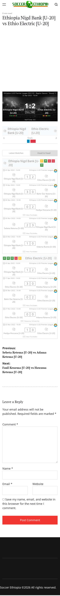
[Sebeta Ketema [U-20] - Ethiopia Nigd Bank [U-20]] (30, 226)
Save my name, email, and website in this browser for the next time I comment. (28, 503)
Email (7, 484)
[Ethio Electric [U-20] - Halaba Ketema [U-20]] (30, 283)
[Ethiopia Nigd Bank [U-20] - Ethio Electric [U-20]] (30, 176)
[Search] (56, 4)
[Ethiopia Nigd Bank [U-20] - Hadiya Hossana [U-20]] (30, 208)
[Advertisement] (30, 60)
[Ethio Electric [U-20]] (47, 107)
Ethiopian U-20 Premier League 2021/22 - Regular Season (26, 93)
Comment (10, 424)
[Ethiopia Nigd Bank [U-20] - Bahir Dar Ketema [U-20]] (30, 191)
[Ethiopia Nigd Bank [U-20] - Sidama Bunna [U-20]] (30, 245)
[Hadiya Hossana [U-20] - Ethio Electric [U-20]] (30, 331)
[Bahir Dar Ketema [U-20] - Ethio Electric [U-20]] (30, 298)
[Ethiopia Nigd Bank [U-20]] (13, 107)
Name (7, 468)
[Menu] (4, 4)
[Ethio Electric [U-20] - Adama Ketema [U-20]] (30, 315)
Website (37, 484)
